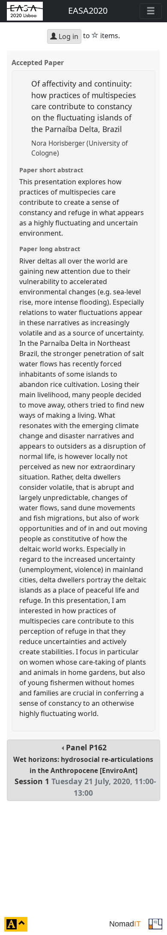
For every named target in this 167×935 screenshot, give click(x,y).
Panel (84, 770)
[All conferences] (155, 923)
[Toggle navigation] (151, 11)
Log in (67, 36)
